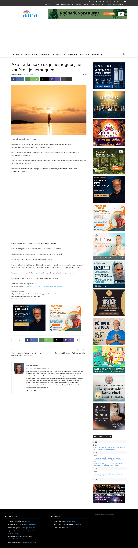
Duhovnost (45, 54)
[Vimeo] (114, 1)
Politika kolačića (106, 4)
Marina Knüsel (17, 74)
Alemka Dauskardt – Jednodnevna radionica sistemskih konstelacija (108, 475)
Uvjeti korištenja (95, 4)
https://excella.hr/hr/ (17, 298)
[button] (124, 55)
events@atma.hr (13, 533)
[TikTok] (107, 1)
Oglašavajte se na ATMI (67, 4)
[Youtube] (125, 1)
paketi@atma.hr (31, 542)
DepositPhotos (109, 514)
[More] (75, 79)
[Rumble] (103, 1)
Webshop (86, 4)
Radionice (96, 54)
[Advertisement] (69, 36)
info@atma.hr (25, 521)
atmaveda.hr (70, 528)
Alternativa (58, 54)
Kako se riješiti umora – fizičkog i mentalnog (70, 353)
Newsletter (79, 4)
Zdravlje (71, 54)
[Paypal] (100, 1)
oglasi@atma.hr (33, 524)
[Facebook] (89, 1)
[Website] (117, 1)
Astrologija (30, 54)
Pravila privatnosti (118, 4)
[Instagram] (93, 1)
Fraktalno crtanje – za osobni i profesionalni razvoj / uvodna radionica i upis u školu (107, 464)
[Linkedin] (96, 1)
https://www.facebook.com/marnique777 (37, 368)
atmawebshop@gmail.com (26, 528)
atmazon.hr (77, 524)
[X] (110, 1)
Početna (16, 54)
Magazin (83, 54)
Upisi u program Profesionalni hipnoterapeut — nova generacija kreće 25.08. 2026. (109, 448)
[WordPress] (121, 1)
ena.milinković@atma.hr (15, 539)
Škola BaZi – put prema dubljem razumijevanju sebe (108, 460)
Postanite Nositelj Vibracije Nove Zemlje (107, 458)
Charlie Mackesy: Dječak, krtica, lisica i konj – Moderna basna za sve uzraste (27, 354)
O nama (56, 4)
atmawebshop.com (70, 521)
